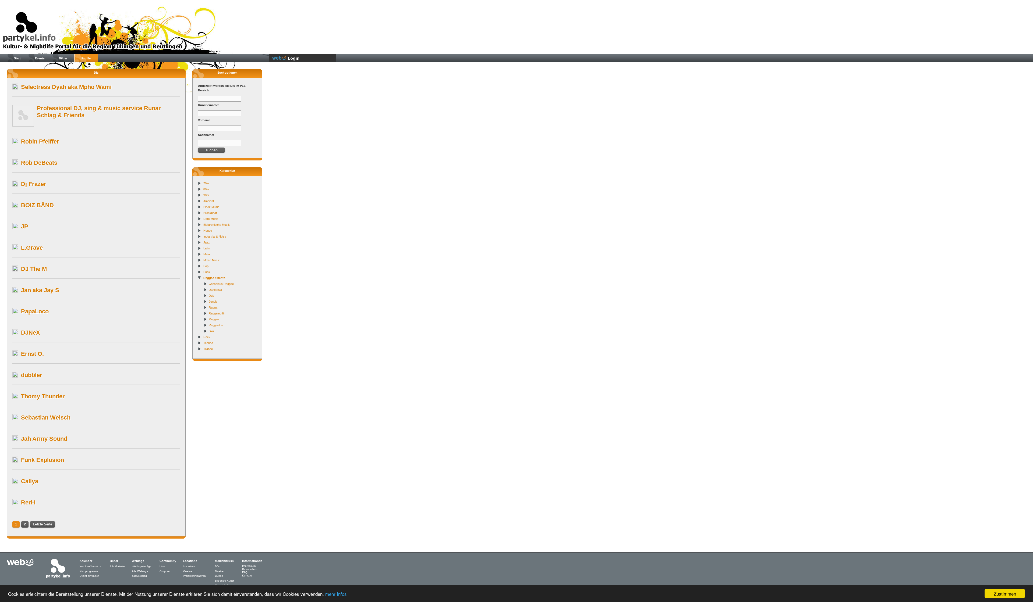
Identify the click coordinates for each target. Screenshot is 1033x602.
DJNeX (30, 332)
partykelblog (139, 575)
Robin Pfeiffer (40, 141)
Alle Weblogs (140, 571)
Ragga (213, 307)
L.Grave (32, 247)
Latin (206, 248)
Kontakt (247, 575)
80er (206, 189)
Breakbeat (210, 212)
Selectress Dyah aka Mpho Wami (66, 87)
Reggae (214, 319)
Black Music (211, 207)
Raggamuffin (217, 313)
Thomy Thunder (43, 396)
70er (206, 183)
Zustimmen (1005, 593)
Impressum (249, 565)
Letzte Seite (42, 524)
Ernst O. (32, 353)
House (207, 230)
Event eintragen (90, 575)
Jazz (206, 242)
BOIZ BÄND (37, 205)
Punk (206, 272)
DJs (217, 566)
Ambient (208, 201)
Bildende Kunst (224, 580)
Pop (205, 266)
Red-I (28, 502)
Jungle (213, 301)
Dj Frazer (33, 184)
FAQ (244, 572)
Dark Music (210, 218)
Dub (211, 295)
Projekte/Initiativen (194, 575)
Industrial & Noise (214, 236)
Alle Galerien (118, 566)
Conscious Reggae (221, 283)
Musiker (219, 571)
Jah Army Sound (44, 438)
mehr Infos (336, 593)
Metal (206, 254)
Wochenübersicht (90, 566)
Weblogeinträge (141, 566)
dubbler (31, 375)
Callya (29, 481)
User (162, 566)
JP (24, 226)
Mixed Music (211, 260)
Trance (208, 348)
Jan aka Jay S (40, 290)
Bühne (219, 575)
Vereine (187, 571)
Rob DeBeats (39, 162)
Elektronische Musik (216, 224)
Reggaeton (216, 325)
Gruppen (165, 571)
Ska (211, 331)
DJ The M (34, 269)
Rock (206, 337)
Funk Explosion (42, 460)
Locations (189, 566)
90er (206, 195)
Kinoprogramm (89, 571)
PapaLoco (35, 311)
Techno (208, 343)
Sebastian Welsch (45, 417)
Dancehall (215, 289)
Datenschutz (250, 569)
